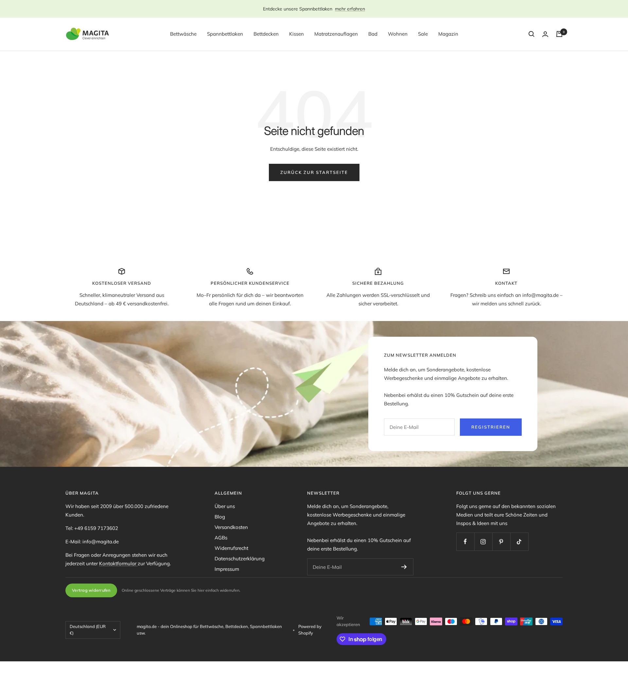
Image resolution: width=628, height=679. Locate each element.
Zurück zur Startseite (314, 172)
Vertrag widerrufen (91, 590)
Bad (372, 34)
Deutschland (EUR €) (88, 630)
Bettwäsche (183, 34)
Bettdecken (266, 34)
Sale (423, 34)
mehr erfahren (350, 9)
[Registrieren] (404, 567)
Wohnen (398, 34)
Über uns (225, 506)
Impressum (227, 569)
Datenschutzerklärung (240, 558)
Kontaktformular (118, 563)
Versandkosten (231, 527)
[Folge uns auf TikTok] (519, 542)
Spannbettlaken (225, 34)
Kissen (296, 34)
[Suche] (531, 34)
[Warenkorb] (559, 34)
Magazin (448, 34)
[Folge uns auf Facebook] (465, 542)
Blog (220, 517)
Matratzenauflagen (336, 34)
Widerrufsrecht (231, 548)
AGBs (221, 538)
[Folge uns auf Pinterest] (501, 542)
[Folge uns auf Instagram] (483, 542)
